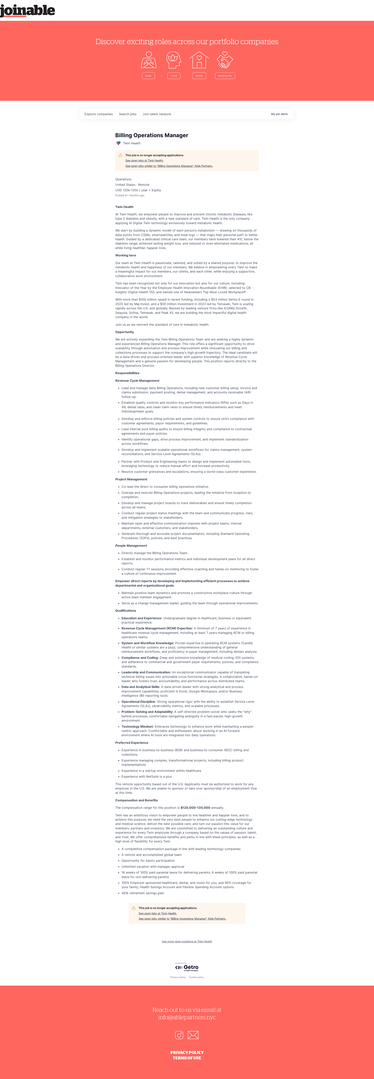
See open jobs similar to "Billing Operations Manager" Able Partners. (169, 166)
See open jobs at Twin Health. (144, 160)
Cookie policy (196, 977)
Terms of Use (187, 1057)
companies (99, 114)
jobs (127, 114)
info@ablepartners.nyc (187, 1017)
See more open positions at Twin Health (187, 941)
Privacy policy (178, 977)
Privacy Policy (187, 1052)
